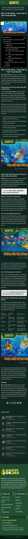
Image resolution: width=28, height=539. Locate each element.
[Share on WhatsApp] (7, 403)
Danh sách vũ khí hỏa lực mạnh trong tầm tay (15, 63)
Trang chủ (4, 7)
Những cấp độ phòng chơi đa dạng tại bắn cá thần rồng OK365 (15, 48)
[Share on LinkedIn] (20, 403)
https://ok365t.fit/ (11, 520)
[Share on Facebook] (10, 403)
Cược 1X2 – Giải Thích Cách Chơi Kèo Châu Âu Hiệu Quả (15, 454)
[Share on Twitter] (12, 403)
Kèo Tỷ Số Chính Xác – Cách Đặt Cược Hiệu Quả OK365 (15, 447)
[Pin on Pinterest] (18, 403)
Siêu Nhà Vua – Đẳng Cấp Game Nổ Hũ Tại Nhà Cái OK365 (16, 423)
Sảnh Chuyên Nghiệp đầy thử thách (16, 55)
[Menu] (2, 2)
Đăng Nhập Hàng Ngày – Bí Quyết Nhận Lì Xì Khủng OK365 (15, 417)
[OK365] (14, 2)
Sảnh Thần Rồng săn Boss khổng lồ (15, 59)
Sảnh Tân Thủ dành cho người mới (16, 51)
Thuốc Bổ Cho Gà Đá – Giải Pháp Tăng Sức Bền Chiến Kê (15, 429)
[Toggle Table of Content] (23, 37)
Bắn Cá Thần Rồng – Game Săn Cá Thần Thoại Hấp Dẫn (13, 40)
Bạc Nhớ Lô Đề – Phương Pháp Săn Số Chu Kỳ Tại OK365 (16, 441)
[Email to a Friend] (15, 403)
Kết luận (8, 65)
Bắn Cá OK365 (12, 7)
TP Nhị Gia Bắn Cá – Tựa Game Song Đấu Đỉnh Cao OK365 (16, 435)
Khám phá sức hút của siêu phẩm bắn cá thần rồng (15, 44)
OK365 (3, 178)
